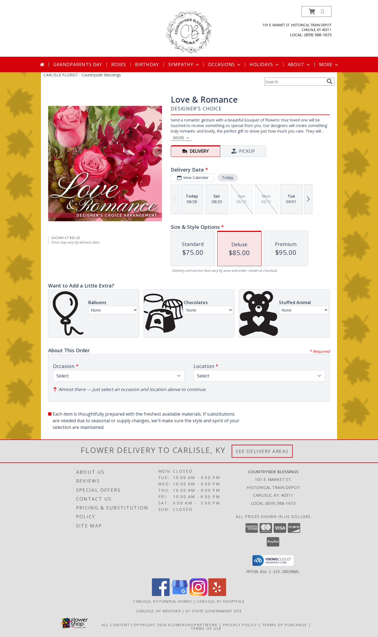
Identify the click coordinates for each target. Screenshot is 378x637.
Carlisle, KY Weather (158, 610)
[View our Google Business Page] (179, 594)
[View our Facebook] (161, 594)
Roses (118, 64)
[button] (317, 11)
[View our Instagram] (198, 594)
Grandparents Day (77, 64)
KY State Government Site (214, 610)
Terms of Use (206, 628)
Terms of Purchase (284, 624)
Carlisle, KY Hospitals (221, 601)
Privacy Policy (240, 624)
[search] (329, 81)
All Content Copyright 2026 (134, 624)
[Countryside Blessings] (189, 31)
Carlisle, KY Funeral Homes (162, 601)
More (326, 64)
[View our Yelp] (217, 594)
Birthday (147, 64)
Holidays (261, 64)
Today (227, 177)
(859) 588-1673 (318, 34)
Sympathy (180, 64)
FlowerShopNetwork (193, 624)
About (296, 64)
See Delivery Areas (262, 451)
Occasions (221, 64)
